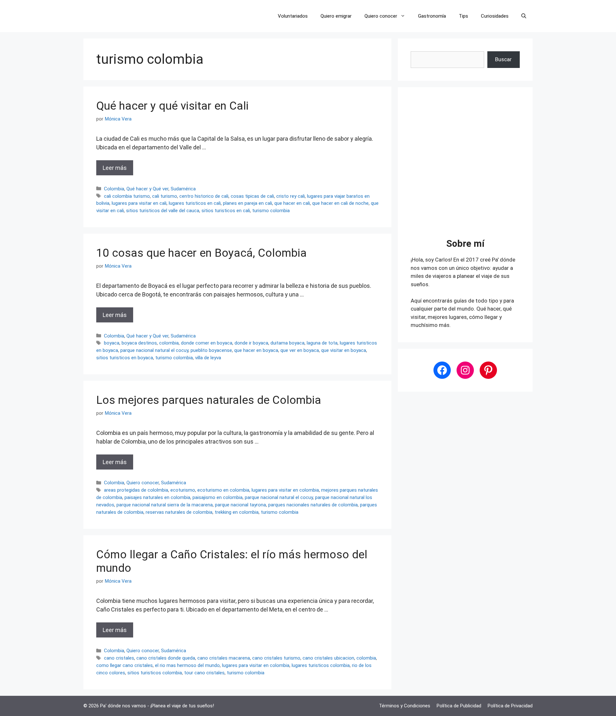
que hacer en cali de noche (340, 203)
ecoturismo (182, 490)
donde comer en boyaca (206, 343)
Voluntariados (293, 16)
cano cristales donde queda (165, 658)
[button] (524, 16)
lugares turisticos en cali (195, 203)
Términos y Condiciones (404, 706)
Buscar (503, 59)
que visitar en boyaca (343, 350)
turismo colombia (271, 210)
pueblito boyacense (211, 350)
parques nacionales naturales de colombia (313, 505)
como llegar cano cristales (124, 665)
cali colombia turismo (127, 196)
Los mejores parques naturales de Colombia (208, 400)
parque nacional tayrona (240, 505)
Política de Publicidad (459, 706)
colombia (169, 343)
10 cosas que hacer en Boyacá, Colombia (201, 253)
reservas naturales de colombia (179, 512)
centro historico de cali (203, 196)
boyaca (111, 343)
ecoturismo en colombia (223, 490)
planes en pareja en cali (247, 203)
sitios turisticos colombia (154, 673)
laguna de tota (322, 343)
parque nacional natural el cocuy (154, 350)
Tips (463, 16)
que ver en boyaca (299, 350)
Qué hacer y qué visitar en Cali (172, 105)
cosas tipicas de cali (252, 196)
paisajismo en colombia (218, 497)
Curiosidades (495, 16)
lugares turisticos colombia (321, 665)
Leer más (115, 167)
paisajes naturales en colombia (157, 497)
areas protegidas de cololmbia (136, 490)
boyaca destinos (139, 343)
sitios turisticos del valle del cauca (162, 210)
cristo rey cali (290, 196)
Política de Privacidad (510, 706)
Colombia (114, 189)
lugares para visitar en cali (139, 203)
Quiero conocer (380, 16)
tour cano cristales (204, 673)
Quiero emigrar (336, 16)
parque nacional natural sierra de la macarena (164, 505)
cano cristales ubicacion (328, 658)
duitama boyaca (287, 343)
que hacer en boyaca (256, 350)
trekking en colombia (237, 512)
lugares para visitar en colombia (285, 490)
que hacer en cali (292, 203)
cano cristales (119, 658)
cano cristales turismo (276, 658)
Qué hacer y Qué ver (147, 189)
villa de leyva (208, 358)
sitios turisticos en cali (225, 210)
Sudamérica (183, 189)
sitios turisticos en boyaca (124, 358)
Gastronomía (432, 16)
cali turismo (164, 196)
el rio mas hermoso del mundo (187, 665)
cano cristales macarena (223, 658)
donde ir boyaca (251, 343)
